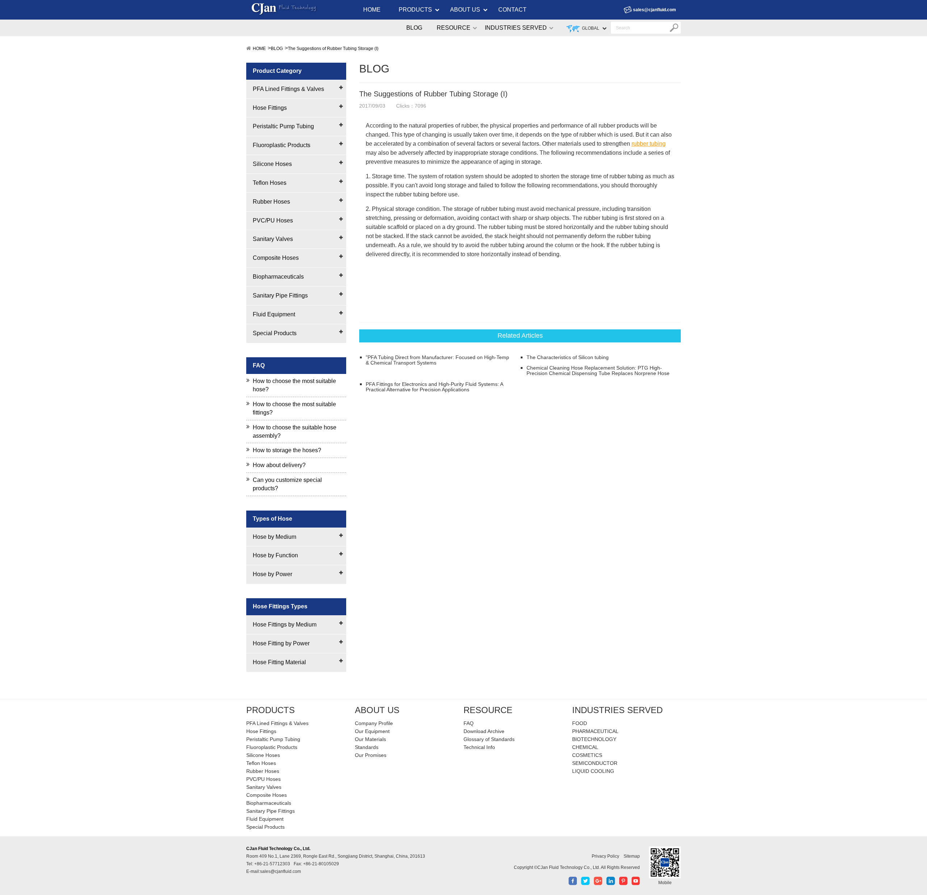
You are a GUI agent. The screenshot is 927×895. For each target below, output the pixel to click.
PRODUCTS (415, 10)
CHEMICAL (585, 747)
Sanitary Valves (273, 239)
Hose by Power (272, 574)
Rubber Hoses (271, 202)
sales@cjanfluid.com (654, 9)
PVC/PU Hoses (273, 220)
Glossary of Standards (489, 739)
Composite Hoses (276, 258)
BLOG (414, 28)
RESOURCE (453, 28)
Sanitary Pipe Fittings (280, 295)
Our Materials (370, 739)
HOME (372, 10)
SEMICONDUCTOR (594, 763)
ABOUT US (465, 10)
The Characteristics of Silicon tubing (568, 357)
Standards (366, 747)
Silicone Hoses (272, 164)
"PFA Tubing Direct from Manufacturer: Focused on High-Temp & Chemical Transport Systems (437, 360)
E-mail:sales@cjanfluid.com (273, 871)
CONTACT (512, 10)
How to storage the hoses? (287, 450)
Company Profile (374, 723)
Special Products (275, 333)
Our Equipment (372, 731)
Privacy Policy (605, 856)
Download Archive (484, 731)
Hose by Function (275, 555)
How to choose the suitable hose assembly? (294, 431)
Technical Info (479, 747)
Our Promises (370, 755)
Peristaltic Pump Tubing (283, 126)
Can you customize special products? (287, 484)
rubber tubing (649, 144)
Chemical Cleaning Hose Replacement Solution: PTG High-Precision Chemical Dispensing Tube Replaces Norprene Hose (598, 370)
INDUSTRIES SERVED (516, 28)
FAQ (469, 723)
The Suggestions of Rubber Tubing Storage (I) (333, 48)
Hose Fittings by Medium (284, 624)
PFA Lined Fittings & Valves (288, 89)
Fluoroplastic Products (281, 145)
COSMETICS (587, 755)
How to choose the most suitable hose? (294, 385)
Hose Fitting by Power (281, 643)
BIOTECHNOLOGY (594, 739)
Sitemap (632, 856)
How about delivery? (279, 465)
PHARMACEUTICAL (595, 731)
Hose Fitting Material (279, 662)
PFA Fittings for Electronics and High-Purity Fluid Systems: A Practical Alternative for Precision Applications (434, 387)
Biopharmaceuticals (278, 277)
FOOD (579, 723)
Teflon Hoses (269, 183)
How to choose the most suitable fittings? (294, 408)
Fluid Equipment (274, 314)
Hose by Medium (274, 537)
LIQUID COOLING (593, 771)
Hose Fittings (270, 108)
